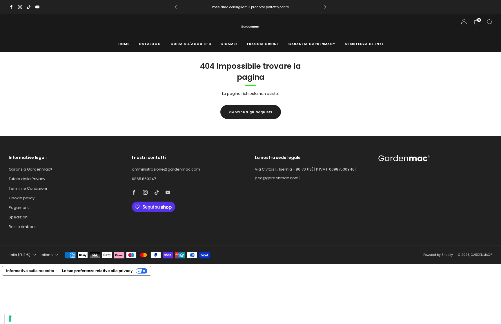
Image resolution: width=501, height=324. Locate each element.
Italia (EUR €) (19, 255)
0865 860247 (144, 179)
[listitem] (250, 7)
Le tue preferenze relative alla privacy (97, 270)
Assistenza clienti (364, 43)
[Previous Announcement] (176, 7)
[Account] (464, 22)
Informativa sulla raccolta (30, 270)
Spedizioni (18, 217)
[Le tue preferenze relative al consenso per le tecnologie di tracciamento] (10, 318)
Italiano (46, 255)
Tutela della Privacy (27, 179)
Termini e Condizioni (28, 188)
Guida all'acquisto (191, 43)
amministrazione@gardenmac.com (166, 169)
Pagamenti (19, 207)
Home (123, 43)
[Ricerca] (489, 22)
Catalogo (150, 43)
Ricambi (229, 43)
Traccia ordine (262, 43)
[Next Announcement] (325, 7)
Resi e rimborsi (23, 226)
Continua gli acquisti (250, 112)
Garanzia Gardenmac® (311, 43)
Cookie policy (22, 198)
